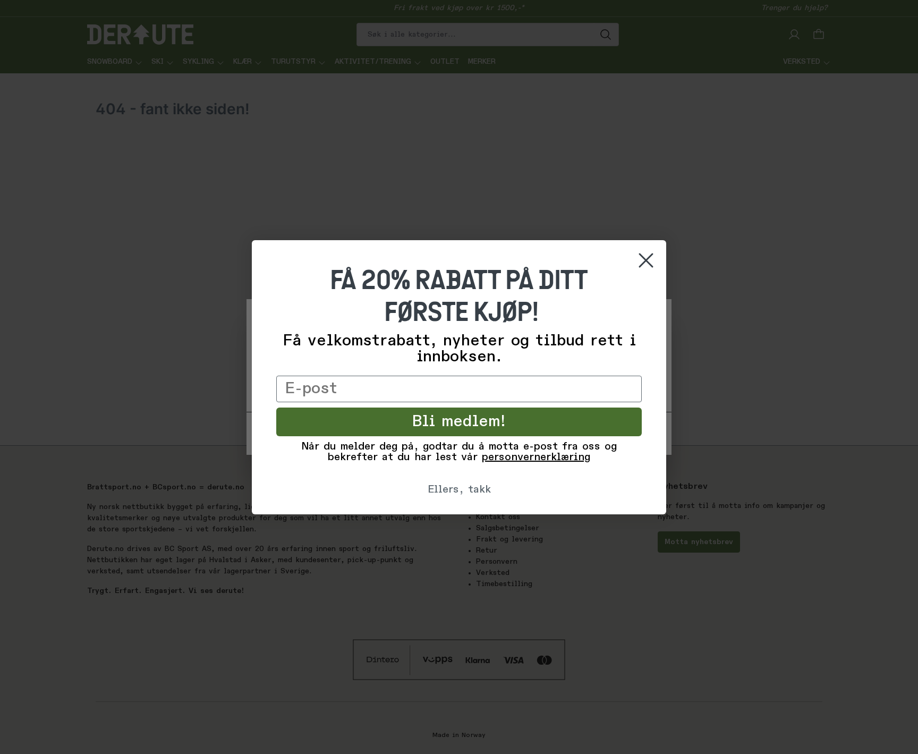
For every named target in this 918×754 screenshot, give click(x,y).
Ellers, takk (459, 490)
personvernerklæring (536, 457)
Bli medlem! (459, 422)
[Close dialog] (646, 260)
